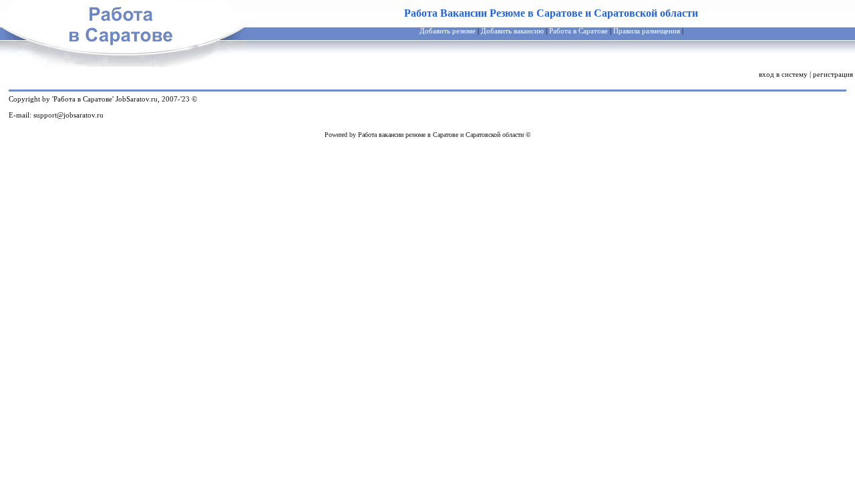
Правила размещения (646, 31)
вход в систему (783, 74)
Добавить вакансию (512, 31)
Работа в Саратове (578, 31)
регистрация (833, 74)
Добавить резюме (447, 31)
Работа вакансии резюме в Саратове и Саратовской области (441, 134)
